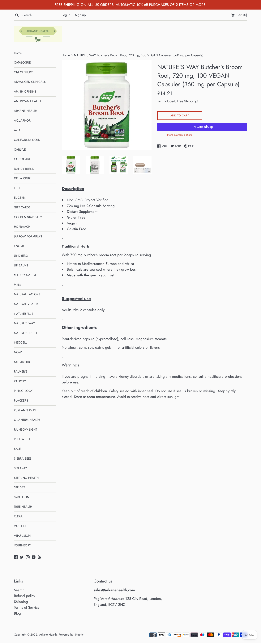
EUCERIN (20, 197)
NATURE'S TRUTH (25, 333)
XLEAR (18, 516)
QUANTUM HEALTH (27, 420)
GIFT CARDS (22, 207)
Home (18, 53)
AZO (17, 130)
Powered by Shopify (71, 635)
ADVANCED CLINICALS (30, 82)
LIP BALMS (21, 265)
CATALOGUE (22, 62)
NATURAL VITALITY (26, 304)
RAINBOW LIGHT (25, 429)
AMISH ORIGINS (25, 91)
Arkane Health (48, 635)
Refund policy (24, 595)
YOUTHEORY (22, 545)
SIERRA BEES (23, 458)
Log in (66, 15)
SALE (17, 449)
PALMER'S (21, 371)
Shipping (21, 601)
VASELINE (20, 526)
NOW (18, 352)
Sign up (80, 15)
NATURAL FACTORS (27, 294)
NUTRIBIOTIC (22, 362)
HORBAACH (22, 226)
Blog (17, 613)
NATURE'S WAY (24, 323)
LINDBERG (21, 255)
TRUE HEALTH (23, 506)
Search (19, 590)
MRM (17, 284)
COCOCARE (22, 159)
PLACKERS (21, 400)
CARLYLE (20, 149)
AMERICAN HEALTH (27, 101)
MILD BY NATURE (25, 275)
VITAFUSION (22, 535)
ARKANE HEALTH (25, 111)
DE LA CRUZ (22, 178)
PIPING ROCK (23, 391)
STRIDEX (19, 487)
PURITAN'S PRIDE (25, 410)
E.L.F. (17, 188)
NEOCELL (20, 342)
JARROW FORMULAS (28, 236)
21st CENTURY (23, 72)
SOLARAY (20, 468)
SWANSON (21, 497)
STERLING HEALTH (26, 478)
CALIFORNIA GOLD (27, 140)
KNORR (19, 246)
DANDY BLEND (24, 169)
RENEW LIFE (22, 439)
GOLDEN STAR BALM (28, 217)
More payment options (179, 135)
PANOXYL (20, 381)
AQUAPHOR (22, 120)
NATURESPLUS (23, 313)
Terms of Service (27, 607)
